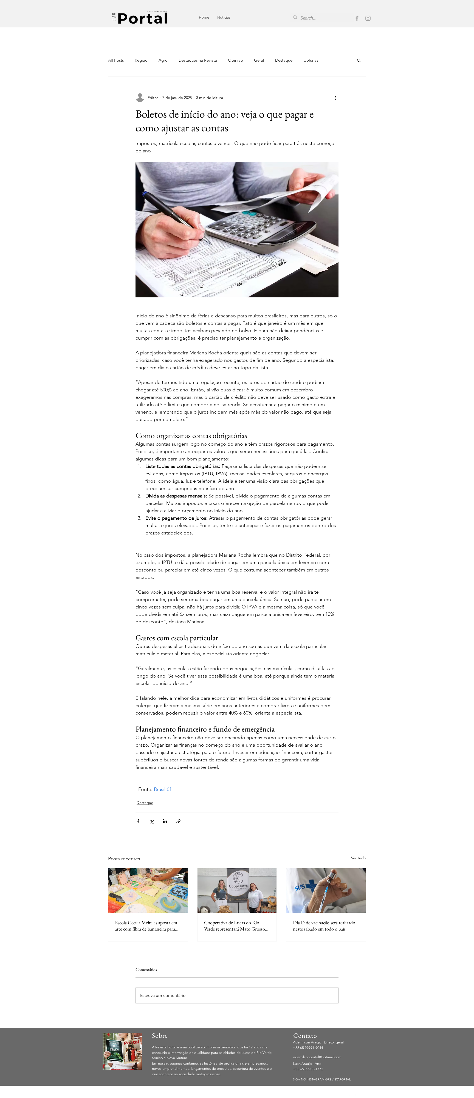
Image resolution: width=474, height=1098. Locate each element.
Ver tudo (358, 857)
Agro (163, 60)
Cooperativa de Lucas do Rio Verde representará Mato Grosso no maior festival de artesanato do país (236, 925)
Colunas (310, 60)
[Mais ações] (335, 97)
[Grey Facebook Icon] (357, 18)
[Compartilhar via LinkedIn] (165, 821)
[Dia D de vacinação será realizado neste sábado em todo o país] (326, 890)
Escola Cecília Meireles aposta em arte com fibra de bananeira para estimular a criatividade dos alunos (147, 925)
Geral (259, 60)
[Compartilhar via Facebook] (138, 821)
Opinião (235, 60)
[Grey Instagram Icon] (368, 18)
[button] (359, 60)
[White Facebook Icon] (351, 1094)
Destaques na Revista (198, 60)
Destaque (283, 60)
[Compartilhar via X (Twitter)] (151, 821)
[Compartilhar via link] (178, 821)
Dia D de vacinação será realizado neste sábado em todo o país (324, 925)
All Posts (116, 60)
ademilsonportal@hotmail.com (317, 1057)
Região (141, 60)
